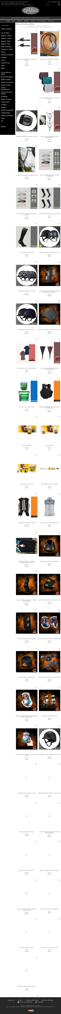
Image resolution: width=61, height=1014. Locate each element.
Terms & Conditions (32, 1000)
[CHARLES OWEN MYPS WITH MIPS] (49, 237)
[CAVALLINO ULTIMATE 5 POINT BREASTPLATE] (49, 121)
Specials (19, 20)
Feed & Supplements (5, 88)
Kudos (44, 1006)
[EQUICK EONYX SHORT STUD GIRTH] (49, 661)
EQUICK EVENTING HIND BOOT (49, 870)
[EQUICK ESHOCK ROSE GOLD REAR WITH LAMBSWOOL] (26, 700)
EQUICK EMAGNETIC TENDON (27, 638)
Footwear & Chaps (7, 49)
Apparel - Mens (6, 41)
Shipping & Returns (47, 1000)
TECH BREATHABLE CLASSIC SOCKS (50, 213)
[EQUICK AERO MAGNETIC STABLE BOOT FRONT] (49, 816)
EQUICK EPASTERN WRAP (27, 677)
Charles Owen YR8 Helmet (26, 831)
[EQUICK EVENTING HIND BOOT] (49, 855)
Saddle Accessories (7, 110)
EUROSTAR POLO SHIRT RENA (26, 368)
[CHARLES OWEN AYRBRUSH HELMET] (49, 739)
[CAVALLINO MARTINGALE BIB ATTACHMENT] (49, 352)
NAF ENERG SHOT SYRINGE (49, 484)
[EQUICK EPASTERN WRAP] (26, 661)
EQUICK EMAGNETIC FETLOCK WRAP (49, 600)
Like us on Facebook (25, 1002)
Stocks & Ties (5, 63)
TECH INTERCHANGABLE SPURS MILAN (27, 214)
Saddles (3, 107)
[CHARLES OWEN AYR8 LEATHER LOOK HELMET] (26, 893)
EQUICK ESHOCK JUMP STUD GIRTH (50, 329)
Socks (3, 60)
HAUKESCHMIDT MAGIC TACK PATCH (49, 793)
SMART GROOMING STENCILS (27, 986)
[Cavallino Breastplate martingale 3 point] (26, 159)
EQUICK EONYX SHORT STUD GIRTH (50, 677)
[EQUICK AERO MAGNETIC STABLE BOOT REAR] (26, 584)
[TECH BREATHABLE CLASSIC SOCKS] (49, 198)
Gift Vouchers (41, 20)
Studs (3, 118)
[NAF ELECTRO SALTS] (26, 468)
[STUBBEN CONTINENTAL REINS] (49, 43)
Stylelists (24, 23)
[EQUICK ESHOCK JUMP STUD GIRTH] (49, 314)
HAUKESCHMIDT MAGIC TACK (27, 793)
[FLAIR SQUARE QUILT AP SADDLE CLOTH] (49, 82)
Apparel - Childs (6, 35)
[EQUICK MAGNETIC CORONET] (49, 546)
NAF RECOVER (26, 445)
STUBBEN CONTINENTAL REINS (49, 59)
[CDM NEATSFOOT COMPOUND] (49, 893)
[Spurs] (30, 10)
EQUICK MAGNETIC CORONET (49, 561)
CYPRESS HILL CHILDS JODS (49, 947)
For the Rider (5, 33)
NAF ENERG (49, 445)
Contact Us (51, 20)
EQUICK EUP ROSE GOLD (49, 716)
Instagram (40, 1002)
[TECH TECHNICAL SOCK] (26, 237)
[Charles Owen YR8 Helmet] (26, 816)
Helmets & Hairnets (7, 54)
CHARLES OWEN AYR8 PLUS (26, 329)
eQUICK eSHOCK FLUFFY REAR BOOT (49, 638)
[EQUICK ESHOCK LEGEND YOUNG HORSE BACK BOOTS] (49, 275)
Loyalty (33, 20)
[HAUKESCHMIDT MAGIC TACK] (26, 777)
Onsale (32, 23)
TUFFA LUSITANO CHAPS (26, 947)
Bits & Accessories (7, 82)
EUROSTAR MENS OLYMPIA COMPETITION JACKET (26, 562)
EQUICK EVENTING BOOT (26, 870)
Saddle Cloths (5, 113)
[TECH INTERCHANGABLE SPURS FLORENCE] (49, 159)
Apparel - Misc (5, 44)
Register (54, 2)
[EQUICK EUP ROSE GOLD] (49, 700)
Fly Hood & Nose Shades (6, 93)
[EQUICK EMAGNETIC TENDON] (26, 623)
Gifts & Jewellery (6, 29)
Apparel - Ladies (6, 38)
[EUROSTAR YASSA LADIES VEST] (49, 507)
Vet (2, 121)
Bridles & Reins (6, 79)
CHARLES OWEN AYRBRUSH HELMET (49, 754)
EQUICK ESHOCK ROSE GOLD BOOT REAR (27, 755)
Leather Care (5, 102)
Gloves (3, 52)
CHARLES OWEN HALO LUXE (26, 291)
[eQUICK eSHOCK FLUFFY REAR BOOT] (49, 623)
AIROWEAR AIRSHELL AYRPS (26, 522)
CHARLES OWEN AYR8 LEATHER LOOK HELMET (26, 909)
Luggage (4, 57)
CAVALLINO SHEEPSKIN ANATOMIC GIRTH (26, 60)
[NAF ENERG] (49, 430)
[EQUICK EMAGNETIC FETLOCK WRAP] (49, 584)
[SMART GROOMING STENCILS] (26, 970)
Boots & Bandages (7, 77)
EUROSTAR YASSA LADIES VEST (49, 522)
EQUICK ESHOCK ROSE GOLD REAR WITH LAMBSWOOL (27, 716)
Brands (26, 20)
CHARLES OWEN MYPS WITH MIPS (49, 252)
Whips (3, 68)
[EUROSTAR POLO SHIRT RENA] (26, 352)
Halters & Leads (6, 99)
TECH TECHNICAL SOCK (26, 252)
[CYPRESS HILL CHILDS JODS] (49, 932)
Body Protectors (6, 46)
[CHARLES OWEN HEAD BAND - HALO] (26, 121)
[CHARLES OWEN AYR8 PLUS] (26, 314)
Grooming (4, 96)
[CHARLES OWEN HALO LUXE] (26, 275)
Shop (13, 20)
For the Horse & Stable (6, 73)
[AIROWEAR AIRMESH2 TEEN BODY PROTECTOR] (49, 391)
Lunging (3, 104)
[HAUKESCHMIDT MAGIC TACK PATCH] (49, 777)
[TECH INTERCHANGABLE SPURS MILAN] (26, 198)
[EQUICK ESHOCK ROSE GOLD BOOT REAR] (26, 739)
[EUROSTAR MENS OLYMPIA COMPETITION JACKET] (26, 546)
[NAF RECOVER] (26, 430)
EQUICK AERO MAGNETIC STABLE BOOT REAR (26, 600)
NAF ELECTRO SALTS (26, 484)
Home (8, 20)
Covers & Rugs (6, 85)
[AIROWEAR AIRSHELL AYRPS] (26, 507)
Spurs (3, 65)
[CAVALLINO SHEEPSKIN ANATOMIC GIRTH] (26, 43)
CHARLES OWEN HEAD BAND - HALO (27, 136)
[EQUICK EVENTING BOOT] (26, 855)
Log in (49, 2)
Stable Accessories (7, 115)
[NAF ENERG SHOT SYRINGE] (49, 468)
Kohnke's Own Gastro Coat (26, 407)
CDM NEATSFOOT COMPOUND (49, 909)
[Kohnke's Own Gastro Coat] (26, 391)
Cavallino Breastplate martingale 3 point (27, 175)
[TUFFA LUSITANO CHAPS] (26, 932)
